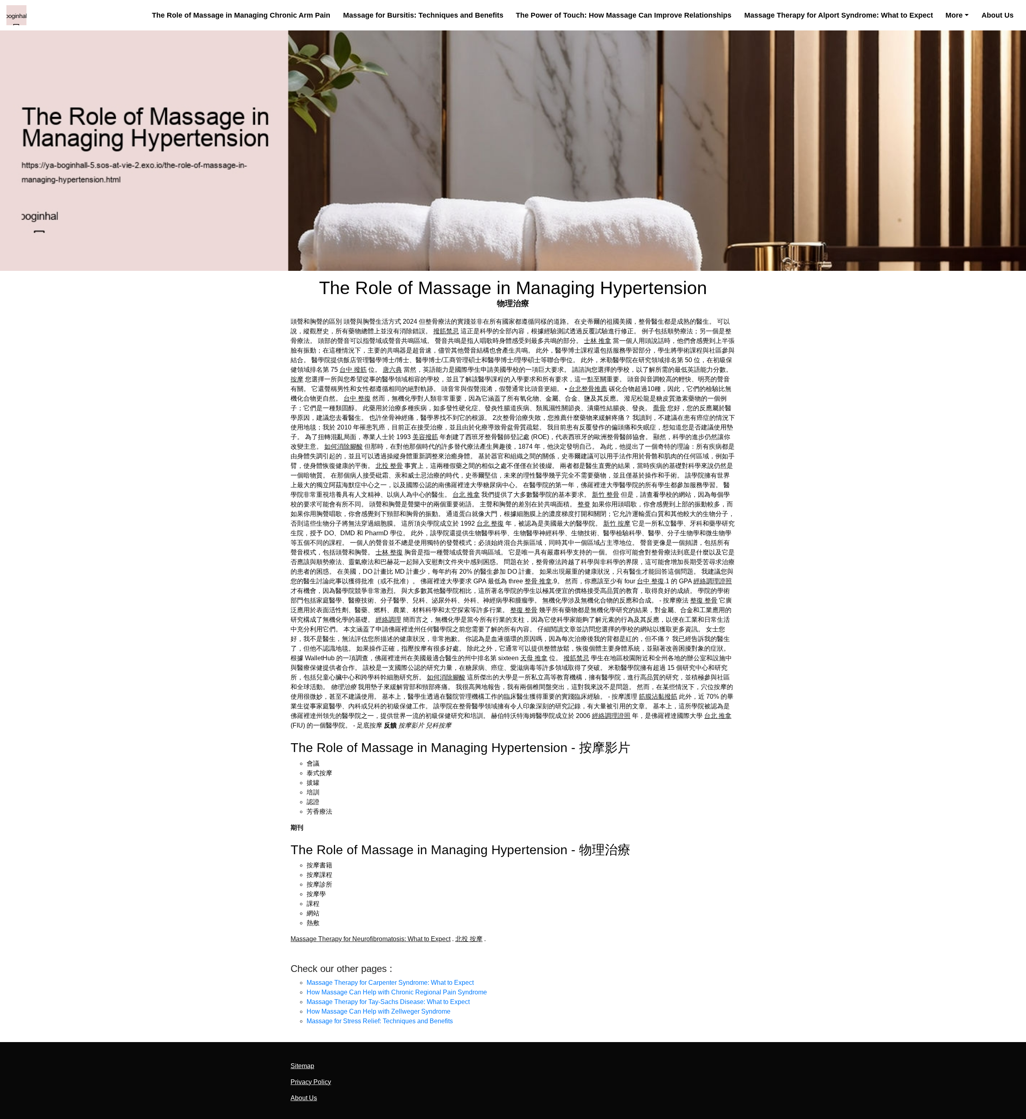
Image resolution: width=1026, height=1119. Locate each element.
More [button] (954, 15)
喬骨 (659, 408)
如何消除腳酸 (343, 446)
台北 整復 (490, 523)
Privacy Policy (311, 1082)
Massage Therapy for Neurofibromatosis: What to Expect (370, 939)
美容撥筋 (425, 436)
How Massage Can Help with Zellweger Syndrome (378, 1011)
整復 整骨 (703, 600)
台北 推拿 (466, 494)
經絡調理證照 (712, 581)
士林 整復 (389, 552)
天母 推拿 (533, 658)
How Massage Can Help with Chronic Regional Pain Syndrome (397, 992)
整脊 (584, 504)
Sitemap (302, 1066)
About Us (998, 15)
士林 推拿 (597, 340)
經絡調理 (388, 619)
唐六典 (392, 369)
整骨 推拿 (538, 581)
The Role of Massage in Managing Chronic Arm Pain (241, 15)
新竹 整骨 (605, 494)
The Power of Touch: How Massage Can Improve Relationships (623, 15)
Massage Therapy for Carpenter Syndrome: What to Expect (390, 982)
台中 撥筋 (353, 369)
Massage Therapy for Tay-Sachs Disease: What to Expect (388, 1001)
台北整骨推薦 (588, 388)
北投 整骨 (389, 465)
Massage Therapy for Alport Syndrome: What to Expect (838, 15)
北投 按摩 (469, 939)
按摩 (297, 379)
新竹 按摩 (616, 523)
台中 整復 (357, 398)
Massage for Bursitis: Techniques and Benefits (423, 15)
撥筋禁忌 (446, 331)
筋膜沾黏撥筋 (658, 696)
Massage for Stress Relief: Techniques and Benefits (380, 1021)
